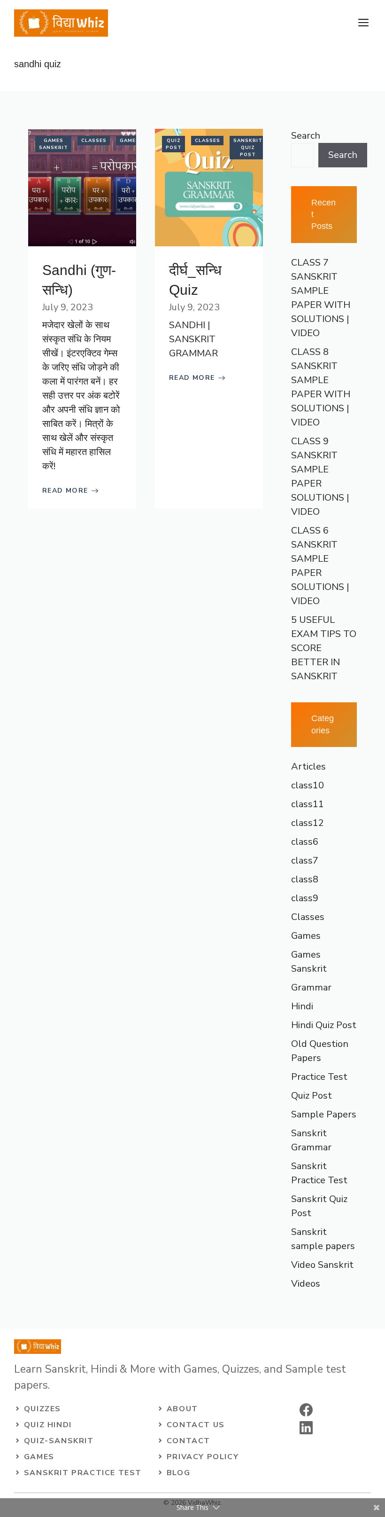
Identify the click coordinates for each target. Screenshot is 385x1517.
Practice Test (319, 1076)
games (39, 1457)
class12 (307, 823)
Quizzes (42, 1409)
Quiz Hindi (48, 1425)
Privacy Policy (203, 1457)
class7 (304, 860)
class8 (304, 879)
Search (305, 135)
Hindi (302, 1006)
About (182, 1409)
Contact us (196, 1425)
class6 (304, 841)
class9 (304, 898)
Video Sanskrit (322, 1264)
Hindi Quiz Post (323, 1025)
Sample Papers (323, 1114)
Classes (94, 140)
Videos (305, 1283)
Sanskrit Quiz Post (247, 147)
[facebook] (306, 1409)
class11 (307, 804)
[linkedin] (306, 1427)
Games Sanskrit (53, 144)
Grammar (311, 987)
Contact (188, 1441)
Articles (308, 766)
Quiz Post (174, 144)
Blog (178, 1473)
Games (129, 140)
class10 (307, 785)
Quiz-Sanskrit (59, 1441)
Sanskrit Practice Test (83, 1473)
